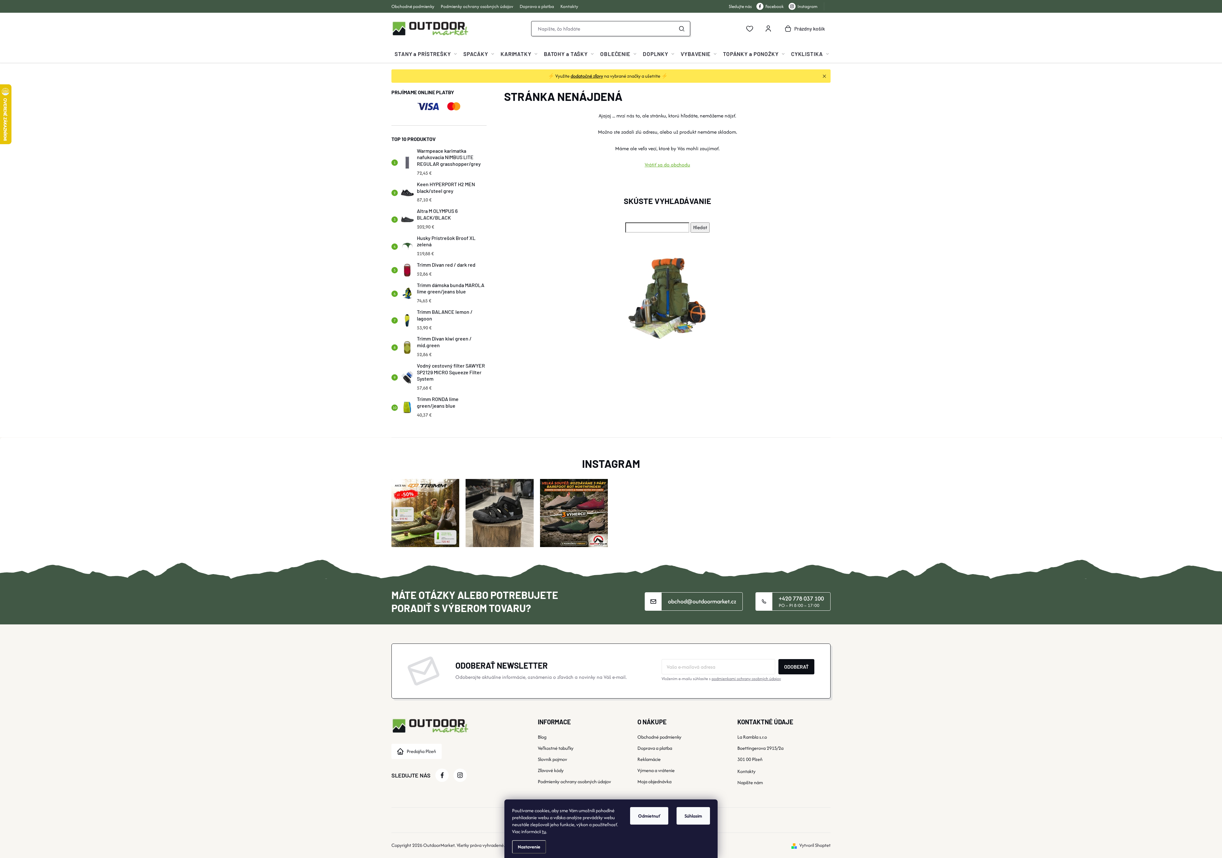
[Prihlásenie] (768, 28)
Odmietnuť (649, 815)
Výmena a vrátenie (656, 770)
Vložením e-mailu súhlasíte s (721, 679)
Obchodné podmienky (412, 6)
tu (544, 831)
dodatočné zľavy (587, 76)
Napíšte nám (750, 782)
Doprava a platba (537, 6)
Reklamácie (649, 759)
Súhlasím (693, 815)
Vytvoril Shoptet (815, 845)
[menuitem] (425, 54)
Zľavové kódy (551, 770)
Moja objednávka (654, 781)
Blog (542, 737)
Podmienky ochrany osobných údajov (477, 6)
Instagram (807, 6)
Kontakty (569, 6)
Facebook (774, 6)
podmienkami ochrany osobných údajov (746, 679)
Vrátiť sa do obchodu (667, 164)
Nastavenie (529, 846)
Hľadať (681, 28)
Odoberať (796, 667)
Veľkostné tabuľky (555, 748)
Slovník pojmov (552, 759)
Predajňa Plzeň (421, 751)
